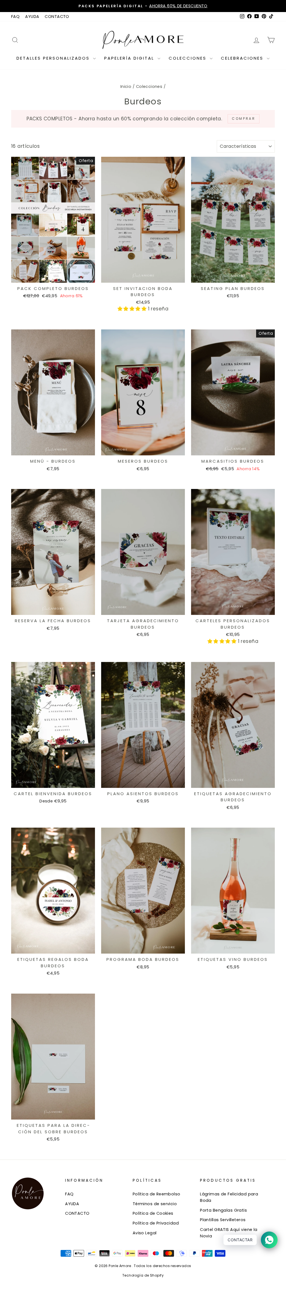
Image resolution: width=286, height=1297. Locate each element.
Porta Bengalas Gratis (223, 1210)
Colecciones (149, 86)
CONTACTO (57, 16)
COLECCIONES (188, 58)
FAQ (15, 16)
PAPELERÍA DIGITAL (130, 58)
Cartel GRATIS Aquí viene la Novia (228, 1233)
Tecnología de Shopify (143, 1275)
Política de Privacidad (156, 1223)
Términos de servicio (155, 1204)
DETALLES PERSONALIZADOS (54, 58)
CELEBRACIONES (243, 58)
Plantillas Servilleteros (223, 1220)
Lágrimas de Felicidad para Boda (229, 1197)
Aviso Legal (145, 1233)
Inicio (126, 86)
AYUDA (32, 16)
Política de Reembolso (156, 1194)
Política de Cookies (153, 1213)
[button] (133, 308)
